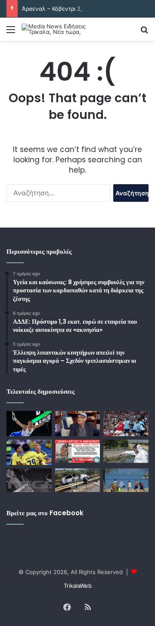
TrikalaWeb (78, 585)
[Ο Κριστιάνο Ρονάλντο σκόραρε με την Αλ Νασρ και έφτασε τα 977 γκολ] (29, 452)
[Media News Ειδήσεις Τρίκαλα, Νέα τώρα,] (56, 29)
